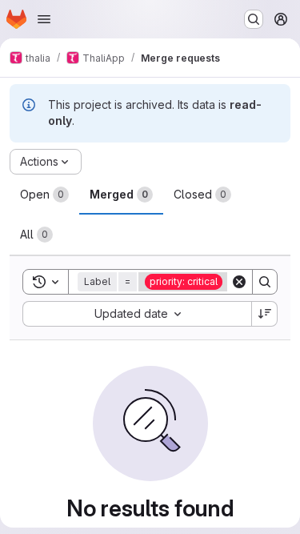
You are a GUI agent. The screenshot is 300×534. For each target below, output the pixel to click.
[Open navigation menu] (44, 19)
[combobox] (136, 314)
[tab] (44, 195)
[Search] (265, 282)
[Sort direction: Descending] (265, 314)
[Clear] (239, 281)
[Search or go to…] (253, 19)
